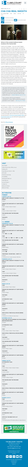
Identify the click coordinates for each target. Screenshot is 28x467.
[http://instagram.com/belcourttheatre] (14, 456)
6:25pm (10, 206)
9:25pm (7, 352)
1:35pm (3, 206)
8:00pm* (4, 418)
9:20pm (14, 210)
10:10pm (4, 358)
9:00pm (14, 206)
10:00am (4, 322)
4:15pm (10, 367)
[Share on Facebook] (19, 9)
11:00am (4, 363)
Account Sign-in (5, 182)
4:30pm (7, 338)
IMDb (22, 115)
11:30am (3, 334)
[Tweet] (22, 9)
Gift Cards (4, 172)
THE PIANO (4, 294)
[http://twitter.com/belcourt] (7, 456)
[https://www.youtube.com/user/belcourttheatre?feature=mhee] (17, 456)
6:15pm (3, 414)
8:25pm (11, 406)
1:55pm (6, 367)
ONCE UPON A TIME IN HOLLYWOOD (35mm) (12, 312)
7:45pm (10, 348)
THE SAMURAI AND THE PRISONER (10, 213)
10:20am (4, 326)
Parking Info (4, 169)
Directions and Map (6, 174)
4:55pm (7, 286)
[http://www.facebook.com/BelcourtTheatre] (10, 456)
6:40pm (11, 210)
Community (14, 461)
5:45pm (7, 400)
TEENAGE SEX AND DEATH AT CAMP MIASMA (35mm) (12, 245)
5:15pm (7, 348)
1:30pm (3, 201)
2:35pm (3, 286)
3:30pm (3, 214)
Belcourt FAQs (5, 187)
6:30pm (3, 247)
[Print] (26, 9)
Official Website (9, 122)
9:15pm (7, 247)
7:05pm (3, 352)
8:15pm (10, 400)
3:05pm (7, 377)
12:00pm (4, 338)
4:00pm (7, 206)
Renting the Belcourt (6, 178)
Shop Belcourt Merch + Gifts (8, 171)
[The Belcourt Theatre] (11, 3)
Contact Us (4, 184)
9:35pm (7, 292)
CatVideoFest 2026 (7, 299)
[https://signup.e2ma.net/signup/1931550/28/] (20, 456)
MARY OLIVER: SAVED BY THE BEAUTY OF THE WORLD (13, 199)
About (14, 464)
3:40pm (3, 410)
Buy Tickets (4, 165)
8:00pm (4, 389)
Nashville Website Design (14, 452)
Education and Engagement (14, 459)
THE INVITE (4, 217)
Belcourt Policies (6, 185)
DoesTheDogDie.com (6, 116)
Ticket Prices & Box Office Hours (9, 167)
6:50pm (3, 251)
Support (14, 462)
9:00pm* (4, 255)
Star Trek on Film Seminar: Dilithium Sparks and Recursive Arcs (14, 320)
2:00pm (3, 210)
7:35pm (3, 310)
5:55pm (3, 300)
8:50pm (3, 219)
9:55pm (13, 286)
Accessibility (4, 176)
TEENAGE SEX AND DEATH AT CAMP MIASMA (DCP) (12, 204)
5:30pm (11, 377)
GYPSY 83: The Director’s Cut (10, 417)
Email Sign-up (5, 180)
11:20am (3, 371)
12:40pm (4, 377)
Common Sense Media (15, 115)
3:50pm (3, 296)
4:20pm (7, 210)
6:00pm (7, 406)
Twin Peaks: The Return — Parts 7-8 (11, 253)
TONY (3, 209)
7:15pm (10, 286)
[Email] (24, 9)
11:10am (3, 330)
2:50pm (3, 348)
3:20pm (3, 400)
